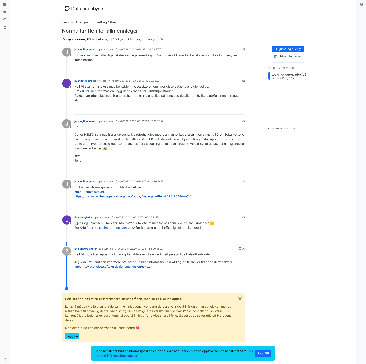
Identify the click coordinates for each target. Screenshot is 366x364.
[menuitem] (361, 5)
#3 (243, 121)
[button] (5, 359)
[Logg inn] (361, 5)
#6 (243, 248)
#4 (243, 181)
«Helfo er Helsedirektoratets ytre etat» (107, 228)
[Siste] (5, 20)
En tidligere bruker (85, 248)
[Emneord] (5, 12)
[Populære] (5, 27)
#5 (243, 217)
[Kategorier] (5, 5)
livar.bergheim (83, 80)
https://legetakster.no (89, 192)
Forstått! (263, 353)
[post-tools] (241, 69)
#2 (243, 80)
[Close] (240, 298)
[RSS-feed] (162, 39)
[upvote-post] (227, 69)
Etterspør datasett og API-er (78, 39)
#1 (243, 49)
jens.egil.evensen (85, 49)
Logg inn (72, 336)
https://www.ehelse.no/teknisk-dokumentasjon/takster (113, 266)
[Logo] (83, 8)
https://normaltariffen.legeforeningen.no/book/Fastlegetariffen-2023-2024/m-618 (132, 196)
